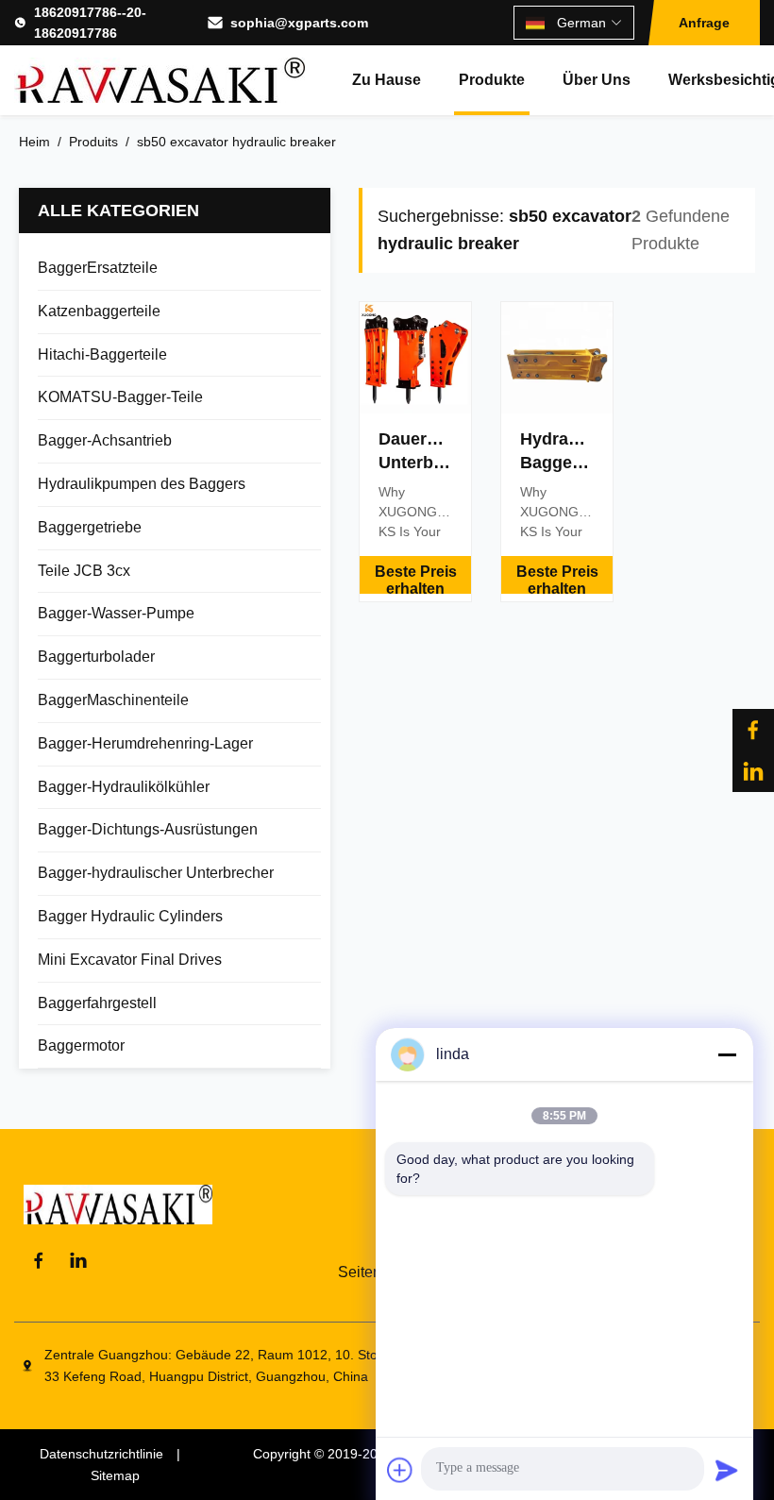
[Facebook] (753, 729)
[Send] (727, 1470)
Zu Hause (386, 80)
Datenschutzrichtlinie (101, 1453)
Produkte (492, 80)
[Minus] (726, 1054)
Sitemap (115, 1475)
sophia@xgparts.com (299, 22)
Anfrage (704, 22)
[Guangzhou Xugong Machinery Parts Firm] (159, 80)
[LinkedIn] (753, 771)
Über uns (597, 80)
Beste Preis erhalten (416, 579)
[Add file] (400, 1470)
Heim (34, 141)
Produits (93, 141)
